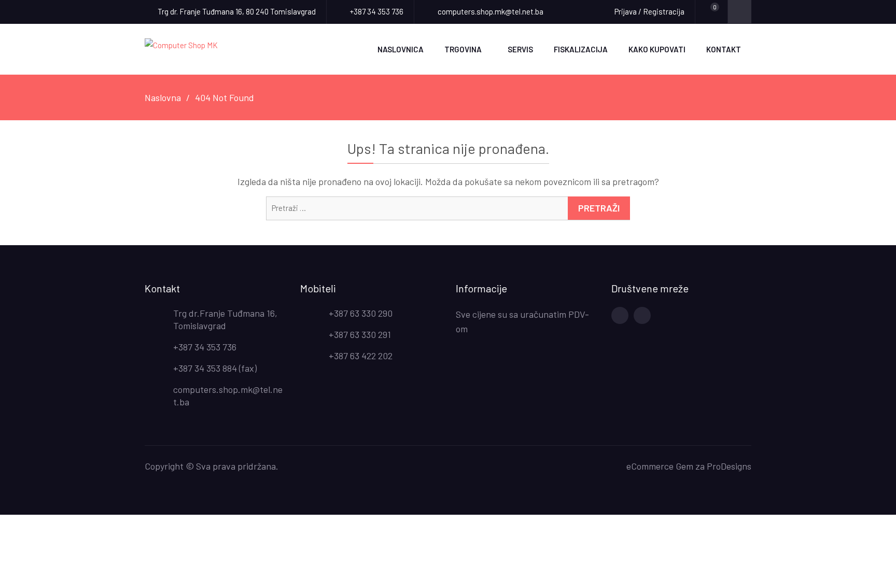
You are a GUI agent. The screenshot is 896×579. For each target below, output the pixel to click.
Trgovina (463, 49)
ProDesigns (729, 466)
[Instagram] (642, 315)
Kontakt (723, 49)
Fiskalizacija (581, 49)
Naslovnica (400, 49)
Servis (520, 49)
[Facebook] (619, 315)
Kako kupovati (656, 49)
